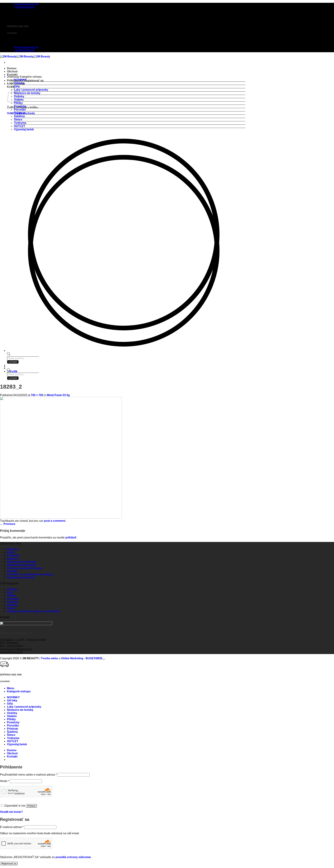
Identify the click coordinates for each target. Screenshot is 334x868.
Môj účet (12, 549)
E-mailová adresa (11, 827)
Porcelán (20, 109)
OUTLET (19, 126)
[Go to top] (103, 659)
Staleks (12, 716)
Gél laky (19, 83)
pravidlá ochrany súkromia (73, 857)
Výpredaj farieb (24, 129)
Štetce (18, 119)
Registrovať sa (8, 863)
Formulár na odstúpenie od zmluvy (30, 574)
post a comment (54, 520)
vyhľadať (12, 378)
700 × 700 (37, 395)
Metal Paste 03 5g (58, 395)
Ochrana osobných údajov (24, 568)
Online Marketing (72, 658)
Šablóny (19, 116)
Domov (12, 68)
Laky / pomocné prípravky (31, 89)
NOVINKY (20, 79)
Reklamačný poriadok (21, 565)
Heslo (4, 781)
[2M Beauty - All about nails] (25, 56)
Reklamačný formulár (21, 577)
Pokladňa (13, 555)
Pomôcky (20, 106)
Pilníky (18, 102)
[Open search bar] (8, 370)
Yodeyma (20, 122)
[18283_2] (61, 517)
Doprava (12, 558)
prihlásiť (71, 537)
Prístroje (19, 112)
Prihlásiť (31, 805)
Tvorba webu (49, 658)
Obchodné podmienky (21, 561)
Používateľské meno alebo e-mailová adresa (28, 774)
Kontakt (12, 74)
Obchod (12, 71)
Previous (7, 523)
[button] (12, 371)
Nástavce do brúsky (27, 93)
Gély (17, 86)
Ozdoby (12, 712)
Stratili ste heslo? (11, 811)
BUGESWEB (94, 658)
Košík (11, 552)
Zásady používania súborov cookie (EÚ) (33, 611)
